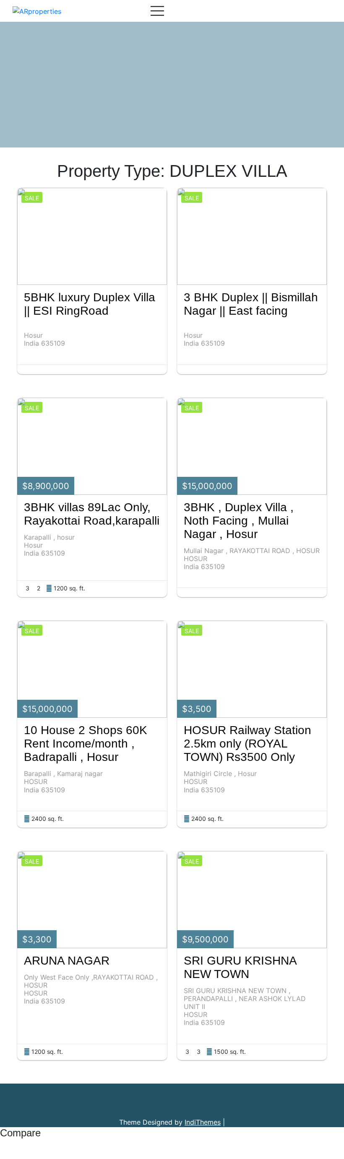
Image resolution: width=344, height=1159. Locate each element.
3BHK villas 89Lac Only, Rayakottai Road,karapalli (91, 514)
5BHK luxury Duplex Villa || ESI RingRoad (89, 304)
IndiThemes (203, 1122)
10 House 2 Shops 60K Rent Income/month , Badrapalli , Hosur (85, 743)
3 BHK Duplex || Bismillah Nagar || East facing (251, 304)
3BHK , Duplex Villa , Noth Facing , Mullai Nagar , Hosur (239, 521)
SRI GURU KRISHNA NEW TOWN (240, 967)
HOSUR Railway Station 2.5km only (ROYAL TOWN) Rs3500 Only (247, 743)
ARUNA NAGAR (66, 960)
